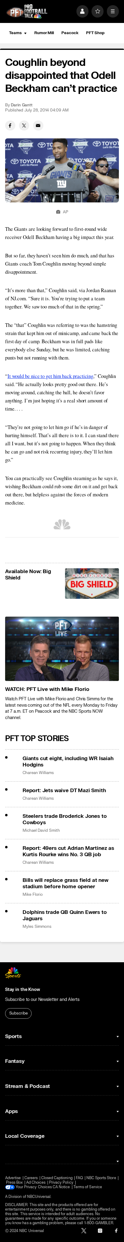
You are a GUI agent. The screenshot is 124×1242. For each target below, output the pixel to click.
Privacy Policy (61, 1182)
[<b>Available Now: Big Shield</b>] (92, 583)
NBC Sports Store (101, 1178)
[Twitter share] (24, 126)
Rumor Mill (44, 33)
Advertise (13, 1178)
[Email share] (38, 126)
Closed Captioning (57, 1178)
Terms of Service (87, 1187)
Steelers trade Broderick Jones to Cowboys (65, 819)
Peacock (69, 33)
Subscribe (18, 1013)
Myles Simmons (37, 926)
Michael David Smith (41, 830)
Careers (31, 1178)
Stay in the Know (22, 989)
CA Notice (61, 1187)
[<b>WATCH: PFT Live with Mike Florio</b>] (62, 649)
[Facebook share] (10, 126)
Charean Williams (38, 772)
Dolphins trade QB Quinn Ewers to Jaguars (65, 915)
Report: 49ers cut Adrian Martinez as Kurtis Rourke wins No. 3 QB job (68, 851)
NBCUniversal (39, 1197)
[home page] (26, 11)
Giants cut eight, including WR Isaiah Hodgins (68, 761)
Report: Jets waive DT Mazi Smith (64, 790)
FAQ (79, 1178)
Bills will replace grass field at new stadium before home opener (65, 883)
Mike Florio (33, 894)
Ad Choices (36, 1182)
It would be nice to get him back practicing (50, 376)
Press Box (14, 1182)
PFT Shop (95, 33)
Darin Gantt (22, 105)
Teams (15, 33)
